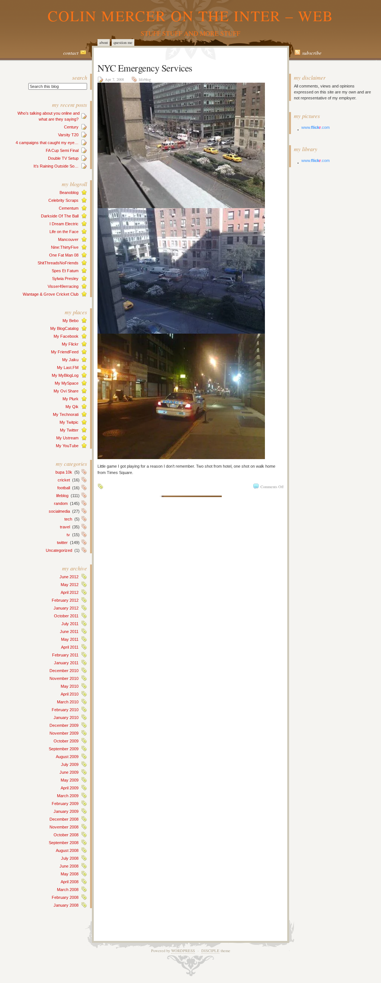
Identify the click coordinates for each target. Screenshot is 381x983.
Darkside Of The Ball (60, 216)
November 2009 (64, 733)
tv (68, 534)
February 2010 (65, 709)
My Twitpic (69, 422)
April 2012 (70, 592)
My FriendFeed (65, 352)
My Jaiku (70, 359)
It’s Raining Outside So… (56, 166)
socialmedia (59, 511)
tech (68, 519)
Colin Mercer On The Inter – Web (190, 15)
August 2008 (67, 850)
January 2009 (66, 811)
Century (71, 127)
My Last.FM (68, 367)
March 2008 (68, 889)
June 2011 (69, 631)
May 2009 (70, 780)
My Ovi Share (66, 391)
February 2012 (65, 600)
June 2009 (69, 772)
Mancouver (68, 239)
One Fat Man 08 (64, 255)
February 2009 (65, 803)
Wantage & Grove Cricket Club (51, 294)
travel (65, 527)
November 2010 (64, 678)
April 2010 (70, 694)
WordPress (183, 950)
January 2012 (66, 608)
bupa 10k (63, 472)
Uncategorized (59, 550)
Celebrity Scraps (63, 200)
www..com (315, 127)
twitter (62, 542)
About (103, 42)
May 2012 (70, 584)
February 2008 (65, 897)
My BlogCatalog (64, 328)
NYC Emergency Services (144, 67)
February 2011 (65, 655)
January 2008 (66, 905)
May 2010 (70, 686)
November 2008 (64, 827)
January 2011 (66, 663)
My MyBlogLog (65, 375)
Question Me (122, 42)
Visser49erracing (63, 286)
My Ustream (67, 438)
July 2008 (70, 858)
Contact (71, 53)
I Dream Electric (64, 224)
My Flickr (70, 344)
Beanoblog (69, 192)
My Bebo (71, 320)
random (61, 503)
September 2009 (64, 749)
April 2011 (70, 647)
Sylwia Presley (65, 278)
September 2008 (64, 842)
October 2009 (66, 741)
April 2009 (70, 788)
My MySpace (67, 383)
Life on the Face (64, 231)
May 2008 (70, 874)
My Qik (72, 406)
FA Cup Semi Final (62, 150)
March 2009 (68, 795)
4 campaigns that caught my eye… (47, 142)
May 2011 (70, 639)
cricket (64, 480)
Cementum (69, 208)
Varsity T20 (68, 135)
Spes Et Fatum (65, 270)
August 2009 (67, 756)
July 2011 (70, 623)
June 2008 (69, 866)
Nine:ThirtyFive (65, 247)
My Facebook (66, 336)
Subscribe (311, 53)
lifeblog (62, 495)
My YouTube (67, 445)
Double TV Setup (63, 158)
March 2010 (68, 702)
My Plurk (71, 399)
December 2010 (64, 670)
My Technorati (66, 414)
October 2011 (66, 616)
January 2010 (66, 717)
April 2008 (70, 881)
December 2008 (64, 819)
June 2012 (69, 577)
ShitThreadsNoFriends (58, 263)
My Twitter (69, 430)
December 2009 (64, 725)
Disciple (210, 950)
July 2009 (70, 764)
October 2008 (66, 835)
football (63, 488)
